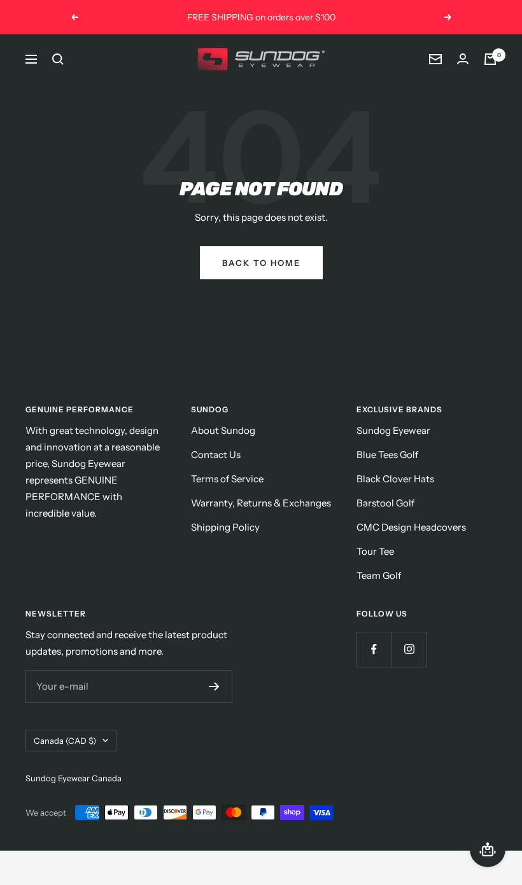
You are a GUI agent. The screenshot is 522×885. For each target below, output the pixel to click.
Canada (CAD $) (65, 740)
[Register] (214, 686)
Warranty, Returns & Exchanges (261, 503)
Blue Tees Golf (387, 455)
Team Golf (378, 575)
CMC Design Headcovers (411, 527)
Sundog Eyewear (393, 430)
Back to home (261, 263)
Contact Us (216, 455)
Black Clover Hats (395, 479)
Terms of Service (227, 479)
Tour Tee (375, 551)
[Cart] (490, 59)
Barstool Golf (385, 503)
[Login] (463, 58)
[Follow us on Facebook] (374, 649)
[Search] (58, 59)
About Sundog (223, 430)
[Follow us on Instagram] (409, 649)
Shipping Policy (225, 527)
